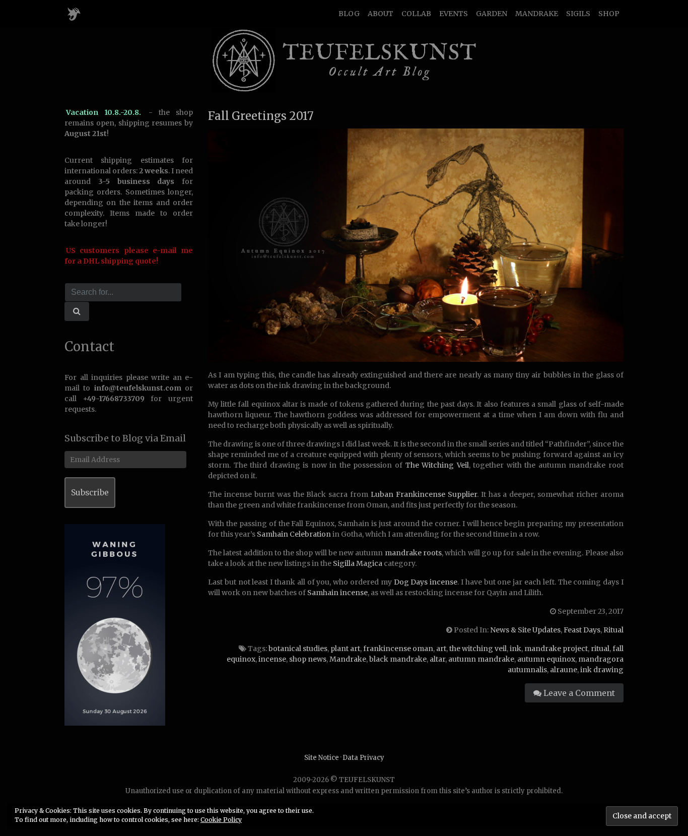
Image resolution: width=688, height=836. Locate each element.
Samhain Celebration (294, 534)
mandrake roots (413, 552)
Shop (609, 13)
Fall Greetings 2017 (261, 116)
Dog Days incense (426, 582)
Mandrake (536, 13)
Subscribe (90, 492)
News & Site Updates (525, 629)
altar (437, 659)
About (380, 13)
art (441, 648)
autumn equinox (546, 659)
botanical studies (297, 648)
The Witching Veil (437, 465)
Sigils (578, 13)
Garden (491, 13)
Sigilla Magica (357, 563)
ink (515, 648)
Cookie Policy (221, 819)
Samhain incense (337, 592)
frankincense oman (398, 648)
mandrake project (556, 648)
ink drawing (602, 669)
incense (272, 659)
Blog (349, 13)
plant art (345, 648)
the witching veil (478, 648)
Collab (416, 13)
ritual (600, 648)
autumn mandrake (481, 659)
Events (453, 13)
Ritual (613, 629)
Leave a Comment (578, 693)
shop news (307, 659)
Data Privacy (363, 757)
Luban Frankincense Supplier (424, 494)
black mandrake (398, 659)
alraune (563, 669)
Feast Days (582, 629)
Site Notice (321, 757)
